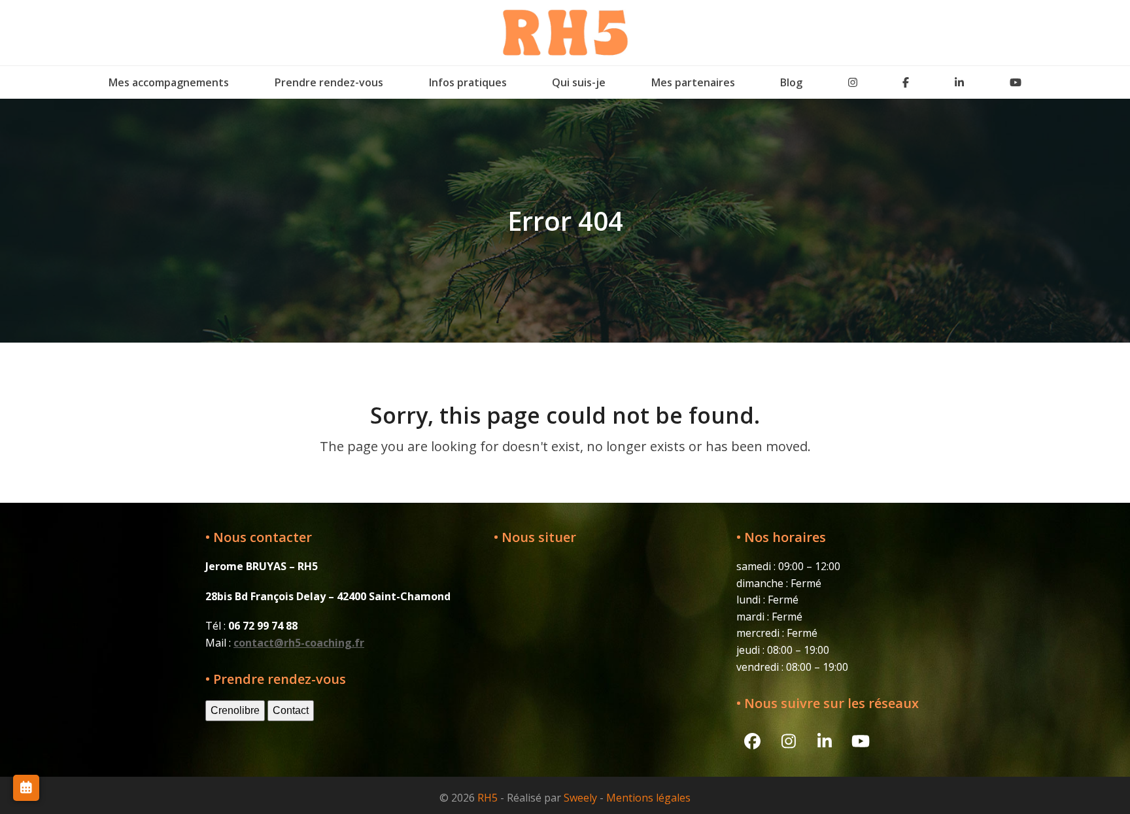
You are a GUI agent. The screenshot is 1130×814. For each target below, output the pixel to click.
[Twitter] (852, 82)
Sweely (580, 797)
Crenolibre (235, 710)
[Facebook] (906, 82)
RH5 (487, 797)
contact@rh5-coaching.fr (298, 643)
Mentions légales (648, 797)
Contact (291, 710)
